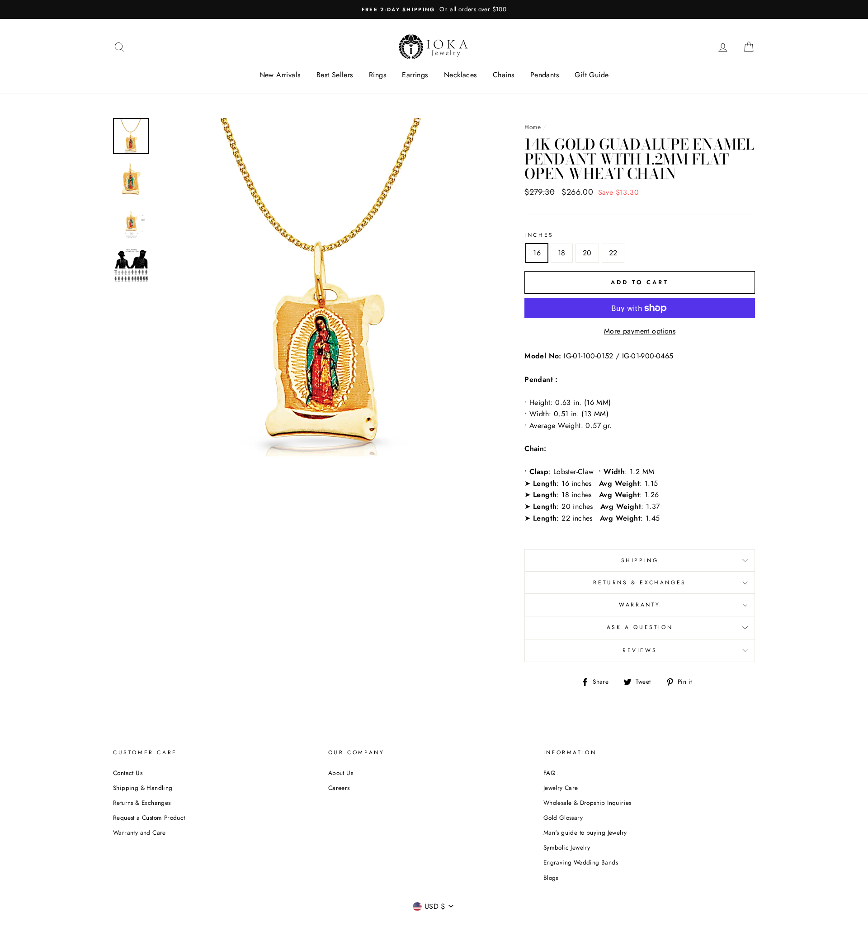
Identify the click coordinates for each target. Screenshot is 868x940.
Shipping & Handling (143, 787)
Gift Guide (592, 75)
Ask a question (640, 627)
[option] (434, 9)
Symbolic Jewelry (566, 847)
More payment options (639, 331)
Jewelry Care (560, 787)
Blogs (550, 877)
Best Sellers (334, 75)
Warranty (639, 605)
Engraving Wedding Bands (580, 862)
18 (562, 253)
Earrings (415, 75)
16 (537, 253)
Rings (377, 75)
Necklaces (460, 75)
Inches (539, 235)
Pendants (544, 75)
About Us (340, 772)
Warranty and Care (139, 832)
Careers (339, 787)
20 (587, 253)
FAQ (549, 772)
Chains (503, 75)
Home (532, 127)
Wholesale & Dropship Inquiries (587, 802)
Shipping (640, 560)
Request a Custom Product (149, 817)
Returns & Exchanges (639, 582)
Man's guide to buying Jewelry (585, 832)
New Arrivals (280, 75)
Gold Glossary (563, 817)
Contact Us (127, 772)
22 (613, 253)
